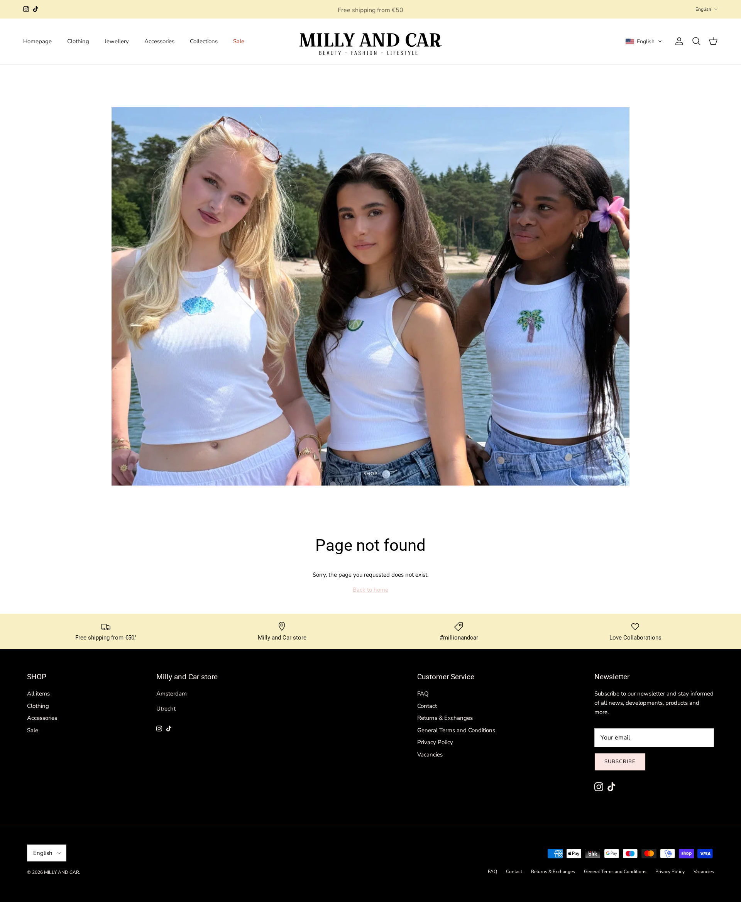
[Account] (678, 41)
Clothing (78, 41)
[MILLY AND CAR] (370, 41)
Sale (238, 41)
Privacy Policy (435, 742)
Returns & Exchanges (445, 718)
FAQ (423, 693)
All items (38, 693)
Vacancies (430, 754)
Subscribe (620, 761)
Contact (427, 706)
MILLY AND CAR (61, 872)
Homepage (37, 41)
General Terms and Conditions (456, 730)
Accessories (159, 41)
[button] (643, 41)
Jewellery (117, 41)
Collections (204, 41)
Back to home (370, 590)
